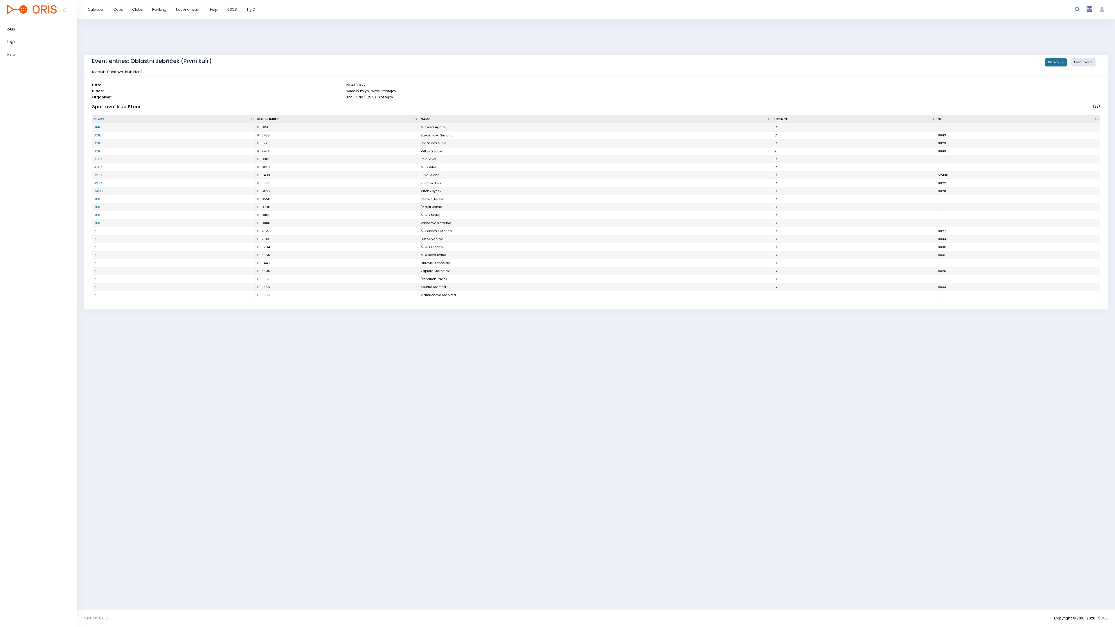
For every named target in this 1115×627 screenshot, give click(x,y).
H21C (98, 175)
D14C (98, 127)
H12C (98, 159)
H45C (98, 191)
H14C (98, 167)
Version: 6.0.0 (96, 618)
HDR (97, 199)
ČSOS (1103, 618)
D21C (98, 135)
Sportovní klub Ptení (116, 106)
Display (1054, 62)
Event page (1083, 62)
